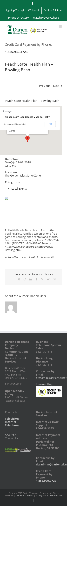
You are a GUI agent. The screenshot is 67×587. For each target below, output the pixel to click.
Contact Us (12, 438)
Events (12, 131)
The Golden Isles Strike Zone (23, 175)
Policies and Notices (24, 495)
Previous (44, 86)
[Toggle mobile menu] (60, 26)
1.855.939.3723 (46, 481)
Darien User (13, 256)
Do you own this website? (15, 124)
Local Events (19, 188)
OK (50, 124)
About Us (10, 435)
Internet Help (44, 384)
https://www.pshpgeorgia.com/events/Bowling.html (29, 248)
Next (56, 86)
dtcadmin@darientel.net (51, 378)
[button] (27, 139)
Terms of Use (56, 495)
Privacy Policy (42, 495)
